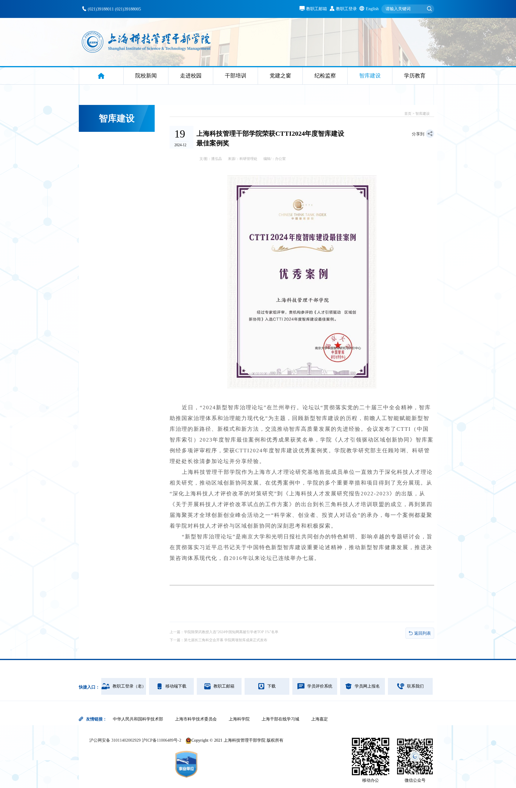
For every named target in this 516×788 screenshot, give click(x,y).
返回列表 (422, 633)
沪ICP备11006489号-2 (161, 740)
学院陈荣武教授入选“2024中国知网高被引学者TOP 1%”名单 (231, 632)
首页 (407, 114)
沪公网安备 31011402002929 (115, 740)
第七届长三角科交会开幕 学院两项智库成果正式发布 (225, 640)
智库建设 (422, 114)
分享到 (418, 134)
